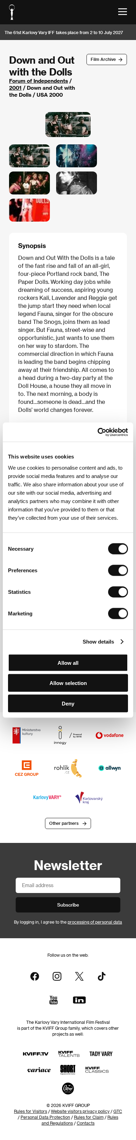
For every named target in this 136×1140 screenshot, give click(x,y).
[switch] (118, 570)
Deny (68, 703)
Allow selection (68, 683)
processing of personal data (95, 921)
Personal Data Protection (45, 1117)
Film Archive (103, 59)
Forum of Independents (38, 81)
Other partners (63, 823)
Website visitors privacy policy (80, 1111)
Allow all (68, 662)
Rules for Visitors (30, 1111)
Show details (98, 642)
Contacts (86, 1123)
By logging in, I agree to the (68, 921)
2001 (15, 88)
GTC (117, 1111)
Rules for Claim (89, 1117)
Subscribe (68, 904)
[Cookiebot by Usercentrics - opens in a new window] (98, 432)
